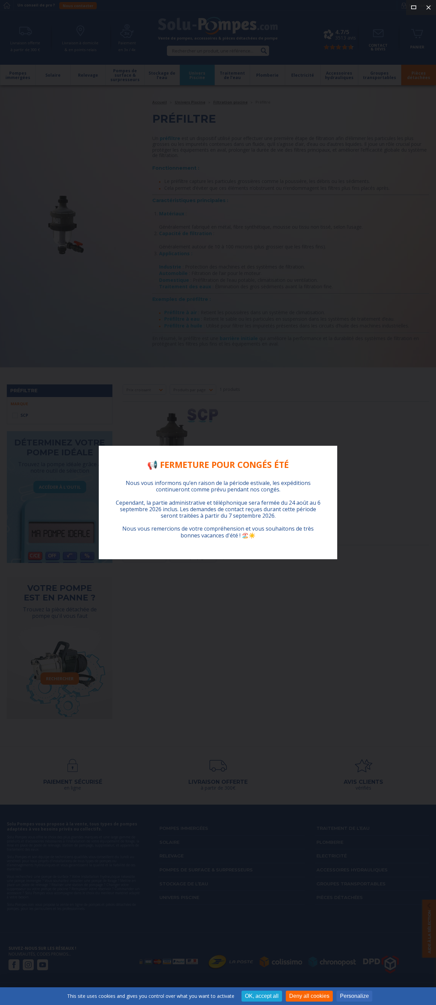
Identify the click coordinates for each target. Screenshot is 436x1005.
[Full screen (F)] (413, 7)
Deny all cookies (309, 996)
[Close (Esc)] (428, 7)
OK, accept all (262, 996)
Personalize (354, 996)
